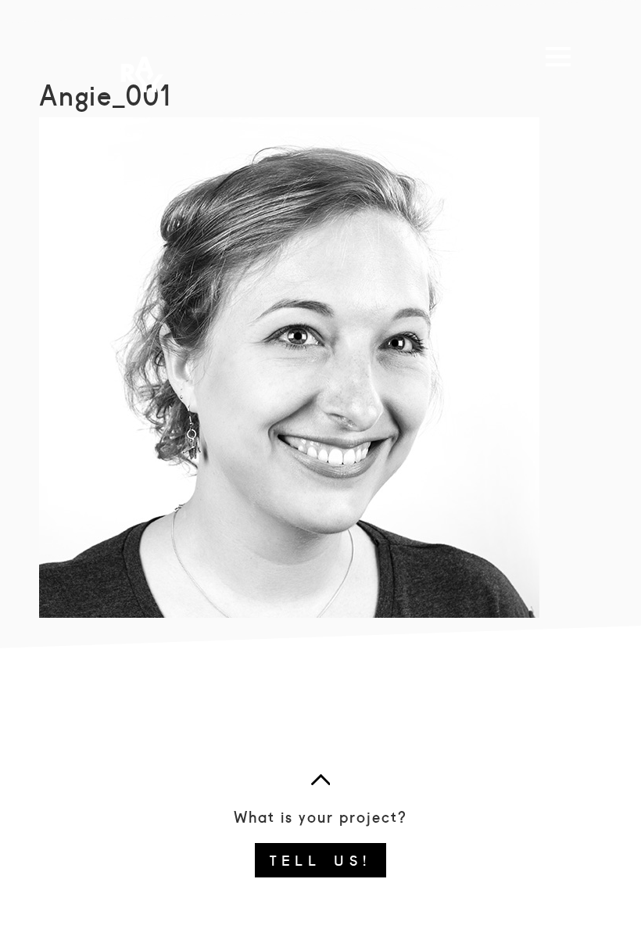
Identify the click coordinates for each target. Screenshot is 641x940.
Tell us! (321, 859)
